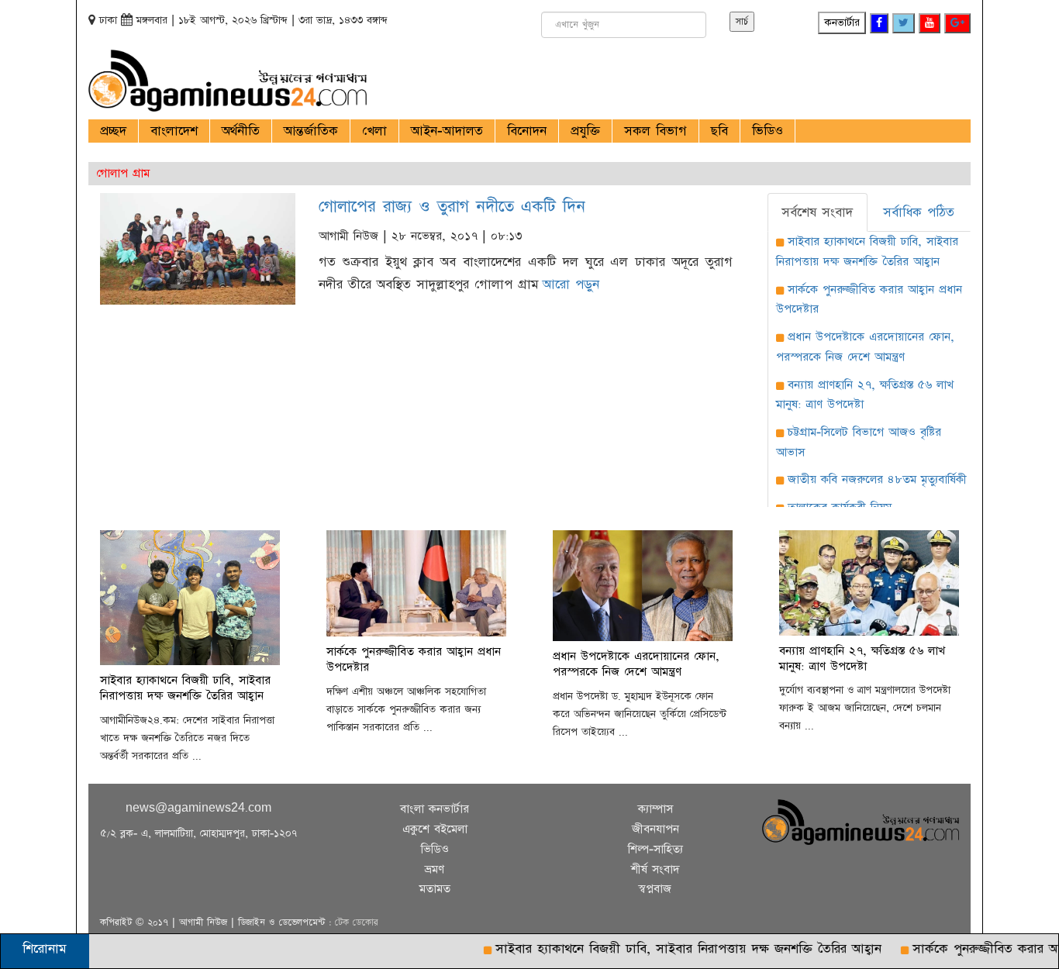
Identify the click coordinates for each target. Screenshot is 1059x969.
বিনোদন (527, 131)
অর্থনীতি (241, 131)
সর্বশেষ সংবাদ (817, 212)
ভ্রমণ (434, 869)
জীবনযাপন (655, 829)
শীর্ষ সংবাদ (655, 869)
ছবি (719, 131)
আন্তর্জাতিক (311, 131)
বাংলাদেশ (174, 131)
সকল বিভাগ (655, 131)
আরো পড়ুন (571, 284)
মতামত (434, 889)
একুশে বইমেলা (434, 829)
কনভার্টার (842, 22)
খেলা (374, 131)
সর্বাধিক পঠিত (918, 212)
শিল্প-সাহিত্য (655, 849)
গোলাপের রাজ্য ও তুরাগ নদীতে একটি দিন (452, 206)
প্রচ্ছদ (113, 131)
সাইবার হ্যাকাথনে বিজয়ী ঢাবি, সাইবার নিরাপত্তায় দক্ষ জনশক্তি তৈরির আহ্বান (668, 948)
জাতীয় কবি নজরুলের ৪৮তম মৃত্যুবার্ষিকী (877, 479)
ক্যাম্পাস (655, 809)
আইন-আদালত (447, 131)
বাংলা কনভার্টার (434, 809)
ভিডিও (767, 131)
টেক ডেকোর (356, 922)
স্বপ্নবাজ (655, 889)
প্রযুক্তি (585, 131)
